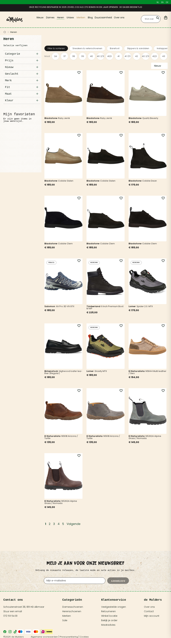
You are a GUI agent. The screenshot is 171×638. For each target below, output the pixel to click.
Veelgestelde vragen (113, 607)
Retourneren (108, 611)
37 (64, 56)
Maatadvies (108, 625)
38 (73, 56)
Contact (149, 611)
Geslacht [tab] (11, 73)
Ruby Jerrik (64, 118)
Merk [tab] (8, 80)
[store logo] (14, 19)
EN (162, 2)
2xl (55, 56)
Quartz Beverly (150, 118)
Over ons (149, 607)
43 (163, 56)
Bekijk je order (109, 620)
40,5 (109, 56)
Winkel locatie (109, 616)
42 (136, 56)
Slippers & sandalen (138, 48)
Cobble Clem (65, 243)
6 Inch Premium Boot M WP (105, 307)
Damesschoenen (72, 607)
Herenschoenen (71, 611)
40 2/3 (100, 56)
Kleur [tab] (9, 100)
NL (158, 2)
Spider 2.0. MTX (145, 306)
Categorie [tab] (12, 53)
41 (119, 56)
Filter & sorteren (56, 48)
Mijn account (151, 616)
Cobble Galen (65, 180)
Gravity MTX (101, 371)
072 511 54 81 (10, 616)
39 (82, 56)
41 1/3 (127, 56)
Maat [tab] (8, 93)
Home (4, 32)
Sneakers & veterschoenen (87, 48)
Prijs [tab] (9, 60)
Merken (66, 616)
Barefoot (114, 48)
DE (167, 2)
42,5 (154, 56)
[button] (77, 72)
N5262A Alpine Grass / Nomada (145, 437)
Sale (64, 620)
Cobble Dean (149, 180)
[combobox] (150, 19)
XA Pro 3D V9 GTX (65, 306)
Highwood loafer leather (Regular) (63, 372)
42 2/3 (145, 56)
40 (91, 56)
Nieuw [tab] (9, 67)
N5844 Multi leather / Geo (147, 372)
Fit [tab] (7, 87)
